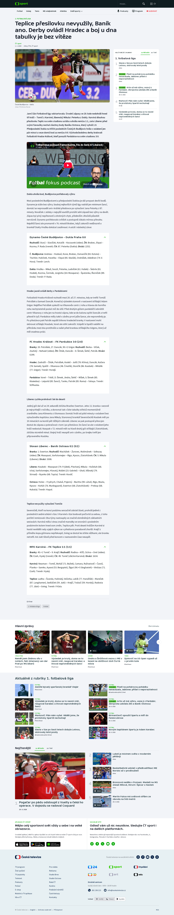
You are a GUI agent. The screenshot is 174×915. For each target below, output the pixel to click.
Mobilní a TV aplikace (23, 893)
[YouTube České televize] (147, 857)
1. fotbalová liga (23, 18)
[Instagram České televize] (138, 857)
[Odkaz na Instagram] (92, 844)
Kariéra (52, 886)
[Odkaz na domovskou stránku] (25, 3)
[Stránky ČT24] (92, 868)
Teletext (18, 878)
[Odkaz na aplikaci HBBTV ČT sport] (53, 844)
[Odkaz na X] (103, 844)
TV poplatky (20, 874)
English (32, 910)
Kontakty (53, 897)
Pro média (53, 867)
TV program (20, 867)
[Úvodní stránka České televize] (28, 857)
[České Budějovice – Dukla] (62, 75)
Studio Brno (54, 874)
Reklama (52, 871)
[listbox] (110, 899)
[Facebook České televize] (143, 857)
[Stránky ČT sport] (115, 868)
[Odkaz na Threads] (113, 844)
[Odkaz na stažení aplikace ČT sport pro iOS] (22, 844)
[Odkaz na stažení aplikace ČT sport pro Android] (38, 844)
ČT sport (18, 43)
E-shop (18, 889)
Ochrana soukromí (44, 910)
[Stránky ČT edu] (138, 875)
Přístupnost (58, 910)
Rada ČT (52, 882)
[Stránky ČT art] (113, 875)
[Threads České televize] (157, 857)
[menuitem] (19, 11)
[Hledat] (143, 4)
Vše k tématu (153, 626)
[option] (100, 899)
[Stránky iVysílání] (141, 868)
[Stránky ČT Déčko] (92, 875)
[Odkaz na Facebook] (97, 844)
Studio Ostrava (55, 878)
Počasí (17, 886)
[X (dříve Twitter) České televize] (152, 857)
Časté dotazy (54, 893)
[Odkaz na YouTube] (108, 844)
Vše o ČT (18, 897)
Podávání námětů (56, 889)
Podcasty (18, 882)
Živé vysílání (20, 871)
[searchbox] (130, 4)
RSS (157, 910)
